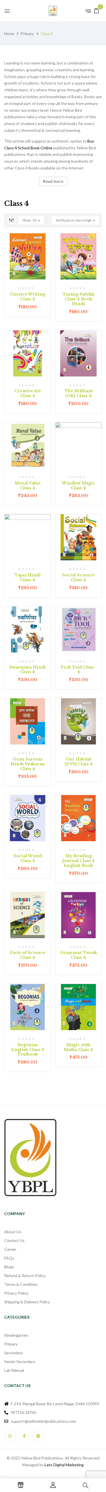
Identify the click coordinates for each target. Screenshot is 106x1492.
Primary (27, 33)
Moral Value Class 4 (28, 485)
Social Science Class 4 (78, 577)
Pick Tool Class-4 (78, 670)
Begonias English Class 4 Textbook (27, 1049)
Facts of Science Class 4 (28, 955)
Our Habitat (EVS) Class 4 (78, 762)
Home (9, 33)
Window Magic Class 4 (78, 485)
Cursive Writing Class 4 (27, 297)
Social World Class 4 (28, 858)
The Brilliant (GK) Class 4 (78, 393)
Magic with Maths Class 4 (78, 1047)
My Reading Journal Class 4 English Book (78, 860)
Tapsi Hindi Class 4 (27, 577)
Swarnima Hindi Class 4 (27, 670)
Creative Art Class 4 (27, 393)
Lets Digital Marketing (64, 1464)
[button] (96, 10)
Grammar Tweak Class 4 (78, 955)
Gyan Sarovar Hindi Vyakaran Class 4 (28, 764)
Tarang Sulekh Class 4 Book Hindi (78, 299)
